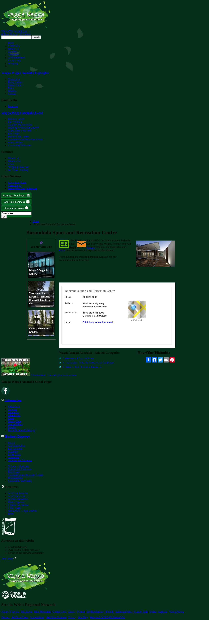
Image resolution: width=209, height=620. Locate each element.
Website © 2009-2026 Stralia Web (107, 617)
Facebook (13, 106)
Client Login (14, 185)
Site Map (83, 617)
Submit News (37, 617)
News (11, 164)
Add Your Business (18, 493)
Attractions (13, 54)
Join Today (7, 558)
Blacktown (26, 611)
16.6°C (15, 32)
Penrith (109, 611)
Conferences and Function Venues (25, 139)
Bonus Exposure (16, 502)
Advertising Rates (17, 182)
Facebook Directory (18, 170)
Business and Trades (18, 136)
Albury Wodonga (10, 611)
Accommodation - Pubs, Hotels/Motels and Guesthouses (88, 363)
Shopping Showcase (18, 167)
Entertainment (15, 122)
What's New (14, 161)
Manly (71, 611)
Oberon (81, 611)
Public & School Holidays (21, 430)
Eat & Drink (14, 60)
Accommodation (16, 57)
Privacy (72, 617)
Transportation (15, 142)
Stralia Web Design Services (22, 188)
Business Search (16, 119)
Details (72, 247)
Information (13, 400)
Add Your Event (16, 496)
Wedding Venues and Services (23, 127)
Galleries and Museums (20, 124)
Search (11, 442)
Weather (12, 90)
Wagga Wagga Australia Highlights (25, 72)
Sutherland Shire (123, 611)
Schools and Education (20, 130)
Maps (11, 87)
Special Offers (15, 424)
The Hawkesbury (95, 611)
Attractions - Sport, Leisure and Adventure (82, 367)
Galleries (12, 51)
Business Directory (17, 436)
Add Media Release (18, 499)
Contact (5, 617)
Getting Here (14, 84)
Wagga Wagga (176, 611)
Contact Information (18, 505)
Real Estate (13, 133)
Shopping (13, 63)
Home (11, 42)
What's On (13, 48)
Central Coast (59, 611)
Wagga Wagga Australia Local (21, 112)
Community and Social (20, 145)
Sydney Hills (141, 611)
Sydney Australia (158, 611)
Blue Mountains (42, 611)
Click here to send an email (98, 322)
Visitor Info (14, 45)
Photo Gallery (15, 82)
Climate (12, 93)
